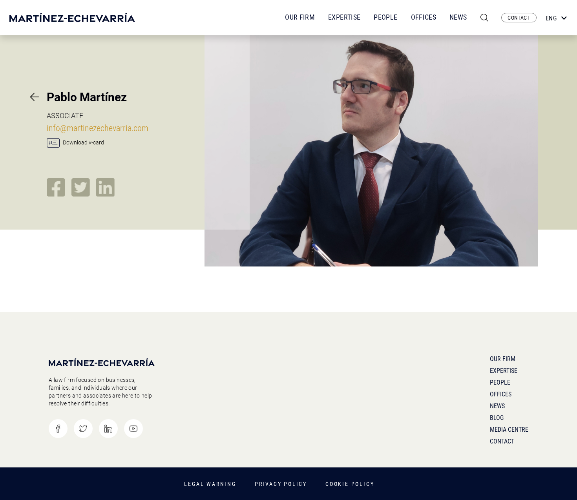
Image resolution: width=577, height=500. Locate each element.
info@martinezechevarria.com (97, 128)
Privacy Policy (281, 484)
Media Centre (509, 429)
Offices (423, 17)
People (385, 17)
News (458, 17)
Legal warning (210, 484)
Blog (497, 418)
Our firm (502, 359)
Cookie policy (349, 484)
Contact (502, 441)
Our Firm (300, 17)
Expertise (344, 17)
